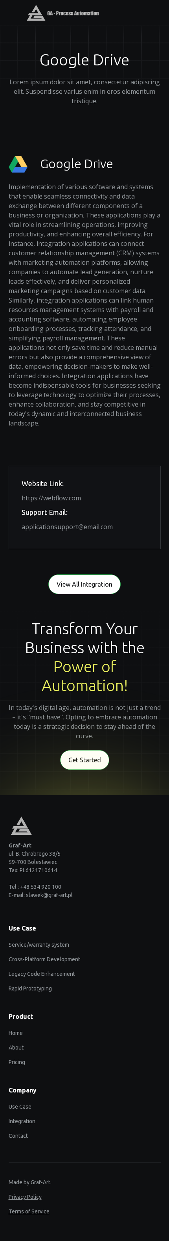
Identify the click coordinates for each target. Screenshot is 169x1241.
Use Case (20, 1107)
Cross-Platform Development (44, 959)
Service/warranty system (39, 945)
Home (16, 1033)
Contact (18, 1136)
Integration (22, 1121)
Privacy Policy (25, 1197)
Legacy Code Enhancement (42, 974)
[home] (59, 13)
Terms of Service (29, 1211)
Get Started (84, 760)
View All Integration (84, 584)
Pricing (17, 1062)
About (16, 1047)
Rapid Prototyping (30, 988)
